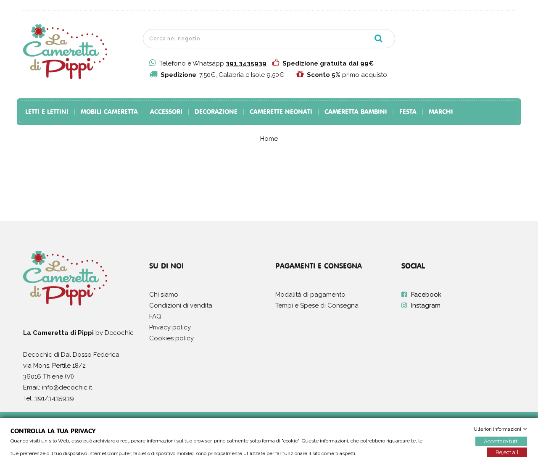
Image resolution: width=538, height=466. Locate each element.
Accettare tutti (501, 441)
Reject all (507, 452)
